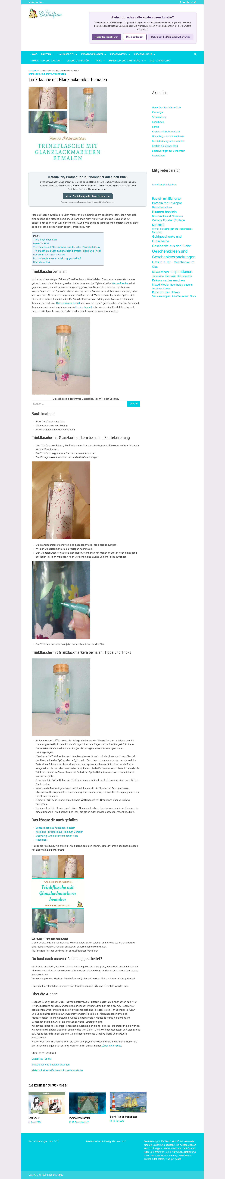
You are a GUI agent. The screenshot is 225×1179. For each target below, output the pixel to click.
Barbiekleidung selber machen (168, 141)
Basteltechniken (162, 207)
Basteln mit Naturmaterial (166, 131)
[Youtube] (184, 2)
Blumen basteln (164, 212)
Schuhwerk (34, 1117)
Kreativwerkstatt (92, 54)
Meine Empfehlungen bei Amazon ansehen (88, 196)
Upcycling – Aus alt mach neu (168, 136)
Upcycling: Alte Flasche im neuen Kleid (57, 835)
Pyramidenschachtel (79, 1117)
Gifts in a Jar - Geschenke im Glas (173, 264)
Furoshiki (157, 232)
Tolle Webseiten (180, 296)
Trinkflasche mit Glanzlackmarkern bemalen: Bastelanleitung (66, 247)
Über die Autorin (42, 262)
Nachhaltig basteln (181, 284)
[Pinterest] (188, 2)
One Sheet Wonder (161, 288)
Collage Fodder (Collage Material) (168, 222)
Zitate (193, 296)
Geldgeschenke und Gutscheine (167, 239)
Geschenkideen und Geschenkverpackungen (173, 254)
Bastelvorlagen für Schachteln (168, 150)
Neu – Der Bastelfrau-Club (166, 107)
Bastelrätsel (158, 155)
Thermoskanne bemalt (68, 303)
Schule (155, 126)
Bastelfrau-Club (160, 60)
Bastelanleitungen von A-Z (43, 1141)
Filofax (155, 228)
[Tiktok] (195, 2)
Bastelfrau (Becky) (42, 1058)
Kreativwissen (118, 54)
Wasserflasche (120, 283)
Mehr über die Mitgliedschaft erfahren (170, 37)
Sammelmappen (161, 296)
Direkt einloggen (134, 37)
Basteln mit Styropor (167, 203)
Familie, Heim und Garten (45, 60)
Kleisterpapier (184, 276)
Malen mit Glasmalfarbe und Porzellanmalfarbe (57, 1070)
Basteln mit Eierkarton (167, 198)
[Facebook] (180, 2)
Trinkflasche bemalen (45, 239)
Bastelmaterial (41, 243)
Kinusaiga (157, 112)
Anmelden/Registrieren (164, 184)
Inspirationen (181, 271)
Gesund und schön (78, 60)
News (99, 60)
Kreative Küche (143, 54)
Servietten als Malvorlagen (124, 1116)
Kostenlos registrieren (106, 37)
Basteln (46, 54)
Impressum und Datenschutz (126, 60)
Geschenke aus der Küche (171, 246)
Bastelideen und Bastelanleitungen (47, 74)
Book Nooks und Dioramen (167, 216)
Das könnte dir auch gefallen (49, 254)
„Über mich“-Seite (111, 1045)
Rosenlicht (42, 839)
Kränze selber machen (168, 280)
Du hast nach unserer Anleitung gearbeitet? (57, 258)
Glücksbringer (160, 271)
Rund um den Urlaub (166, 292)
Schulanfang (159, 117)
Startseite (33, 70)
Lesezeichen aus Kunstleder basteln (55, 827)
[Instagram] (192, 2)
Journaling (158, 276)
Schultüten (158, 122)
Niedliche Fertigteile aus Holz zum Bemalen (59, 831)
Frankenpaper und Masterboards (176, 228)
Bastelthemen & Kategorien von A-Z (106, 1141)
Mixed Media (160, 284)
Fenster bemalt (83, 307)
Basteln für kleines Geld (165, 146)
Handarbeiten (66, 54)
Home (34, 54)
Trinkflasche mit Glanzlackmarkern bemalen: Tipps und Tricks (67, 250)
